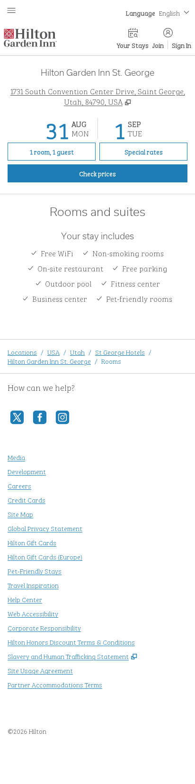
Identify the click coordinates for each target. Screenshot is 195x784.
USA (53, 352)
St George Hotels (120, 352)
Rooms (111, 361)
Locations (22, 352)
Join (158, 44)
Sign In (181, 44)
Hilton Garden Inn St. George (49, 361)
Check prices (119, 173)
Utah (77, 352)
